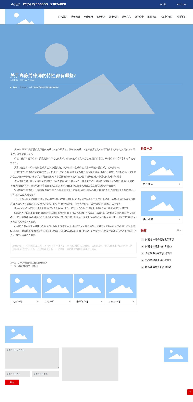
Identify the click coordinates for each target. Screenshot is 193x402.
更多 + (180, 230)
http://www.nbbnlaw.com (137, 381)
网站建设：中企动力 (77, 395)
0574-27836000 (35, 4)
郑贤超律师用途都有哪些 (158, 246)
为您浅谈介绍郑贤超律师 (158, 253)
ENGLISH (182, 4)
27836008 (58, 4)
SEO (92, 395)
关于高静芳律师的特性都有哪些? (32, 263)
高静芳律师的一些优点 (28, 266)
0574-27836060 (133, 372)
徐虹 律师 (49, 301)
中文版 (163, 4)
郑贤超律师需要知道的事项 (159, 239)
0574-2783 (135, 368)
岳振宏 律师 (114, 301)
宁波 (88, 395)
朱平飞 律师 (82, 301)
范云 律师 (17, 301)
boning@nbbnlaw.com (137, 377)
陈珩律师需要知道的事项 (158, 267)
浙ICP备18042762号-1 (57, 395)
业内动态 (24, 87)
